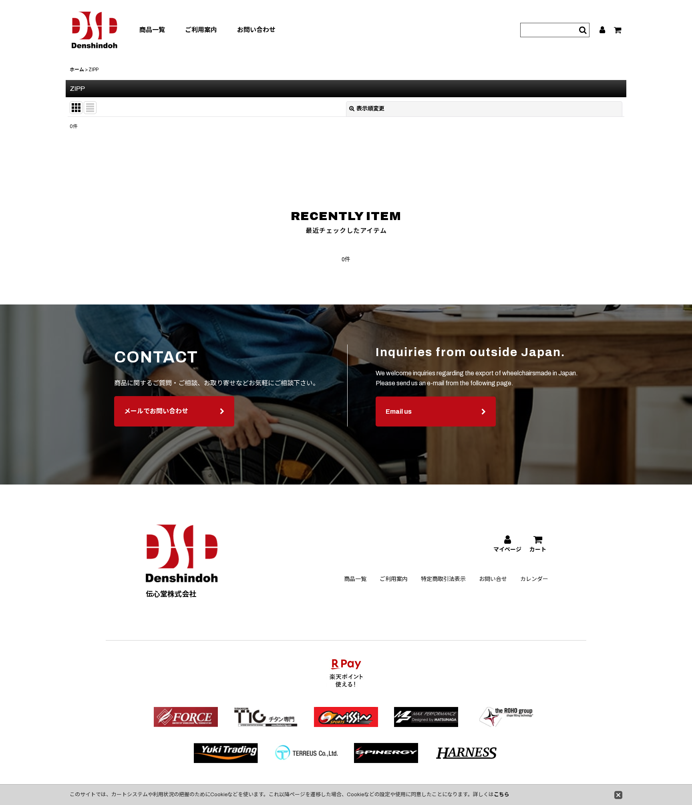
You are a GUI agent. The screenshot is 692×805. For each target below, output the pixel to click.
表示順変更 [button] (370, 109)
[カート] (618, 30)
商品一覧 (152, 29)
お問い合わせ (256, 29)
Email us (399, 411)
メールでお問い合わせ (156, 411)
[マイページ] (602, 30)
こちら (501, 794)
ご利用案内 (201, 29)
